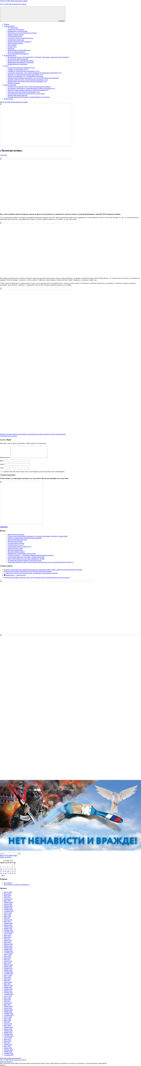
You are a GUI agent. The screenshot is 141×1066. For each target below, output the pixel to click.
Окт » (3, 875)
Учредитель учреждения (16, 29)
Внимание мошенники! (15, 550)
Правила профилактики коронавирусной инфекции (25, 538)
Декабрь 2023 (8, 947)
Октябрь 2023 (8, 951)
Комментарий (5, 457)
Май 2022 (7, 980)
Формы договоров (14, 83)
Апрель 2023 (8, 961)
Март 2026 (7, 900)
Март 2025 (7, 921)
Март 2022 (7, 984)
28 (10, 873)
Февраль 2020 (8, 1027)
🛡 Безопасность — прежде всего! (15, 575)
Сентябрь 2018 (8, 1055)
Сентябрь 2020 (8, 1015)
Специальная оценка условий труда (19, 546)
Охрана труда (12, 47)
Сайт (1, 468)
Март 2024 (7, 942)
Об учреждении (13, 28)
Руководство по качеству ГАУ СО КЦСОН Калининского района (29, 86)
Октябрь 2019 (8, 1034)
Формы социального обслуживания (19, 41)
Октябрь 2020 (8, 1013)
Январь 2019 (8, 1048)
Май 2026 (7, 897)
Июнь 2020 (7, 1020)
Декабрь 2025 (8, 906)
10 (1, 869)
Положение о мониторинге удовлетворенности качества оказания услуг (31, 88)
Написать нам (8, 99)
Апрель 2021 (8, 1003)
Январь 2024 (8, 946)
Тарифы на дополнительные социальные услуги (23, 71)
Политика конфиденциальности (18, 53)
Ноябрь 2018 (8, 1051)
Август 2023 (8, 954)
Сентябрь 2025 (8, 911)
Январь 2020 (8, 1029)
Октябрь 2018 (8, 1053)
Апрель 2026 (8, 899)
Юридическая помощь (15, 541)
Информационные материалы (17, 64)
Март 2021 (7, 1004)
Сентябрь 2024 (8, 932)
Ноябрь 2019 (8, 1032)
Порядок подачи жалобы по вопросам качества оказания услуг (28, 90)
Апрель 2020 (8, 1024)
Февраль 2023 (8, 965)
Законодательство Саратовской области (21, 60)
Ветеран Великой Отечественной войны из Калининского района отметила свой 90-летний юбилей (33, 434)
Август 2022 (8, 975)
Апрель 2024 (8, 940)
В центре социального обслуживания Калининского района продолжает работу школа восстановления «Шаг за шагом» (43, 569)
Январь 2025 (8, 925)
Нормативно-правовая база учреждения (21, 62)
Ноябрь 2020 (8, 1011)
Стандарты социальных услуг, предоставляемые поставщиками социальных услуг (35, 73)
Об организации (9, 26)
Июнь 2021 (7, 999)
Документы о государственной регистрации (22, 33)
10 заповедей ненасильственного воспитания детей (24, 560)
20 (8, 871)
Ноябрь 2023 (8, 949)
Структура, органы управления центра (20, 38)
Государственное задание (16, 543)
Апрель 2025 (8, 920)
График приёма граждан (16, 34)
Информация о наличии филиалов (19, 50)
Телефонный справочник (16, 40)
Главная (6, 24)
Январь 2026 (8, 904)
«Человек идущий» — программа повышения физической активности (31, 555)
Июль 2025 (7, 914)
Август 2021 (8, 996)
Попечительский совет (15, 43)
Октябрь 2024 (8, 930)
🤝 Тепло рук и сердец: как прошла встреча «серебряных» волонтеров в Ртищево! (31, 573)
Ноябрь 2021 (8, 991)
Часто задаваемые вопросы (16, 52)
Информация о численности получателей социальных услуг (27, 81)
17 (1, 871)
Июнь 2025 (7, 916)
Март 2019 (7, 1046)
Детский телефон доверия (16, 552)
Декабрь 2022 (8, 968)
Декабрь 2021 (8, 989)
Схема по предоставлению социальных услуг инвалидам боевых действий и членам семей (37, 536)
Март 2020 (7, 1025)
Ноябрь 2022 (8, 970)
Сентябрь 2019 (8, 1036)
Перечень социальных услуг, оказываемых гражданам (25, 76)
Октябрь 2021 (8, 992)
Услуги (6, 66)
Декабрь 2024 (8, 926)
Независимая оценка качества (17, 95)
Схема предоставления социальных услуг (21, 67)
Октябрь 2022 (8, 972)
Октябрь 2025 (8, 909)
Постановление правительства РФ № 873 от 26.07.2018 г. (26, 93)
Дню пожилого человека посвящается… (17, 884)
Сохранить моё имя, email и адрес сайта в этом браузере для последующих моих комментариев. (33, 471)
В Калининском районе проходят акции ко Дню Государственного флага (28, 571)
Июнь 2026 (7, 895)
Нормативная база (10, 55)
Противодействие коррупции (17, 539)
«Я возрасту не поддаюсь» (8, 436)
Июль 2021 (7, 998)
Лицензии (11, 48)
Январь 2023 (8, 966)
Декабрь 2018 (8, 1049)
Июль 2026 (7, 894)
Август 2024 (8, 933)
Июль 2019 (7, 1039)
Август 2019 (8, 1037)
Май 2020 (7, 1022)
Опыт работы (12, 45)
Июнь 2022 (7, 978)
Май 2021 (7, 1001)
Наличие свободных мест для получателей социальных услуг (28, 79)
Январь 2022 (8, 987)
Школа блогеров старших (16, 534)
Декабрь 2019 (8, 1030)
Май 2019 (7, 1043)
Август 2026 (8, 892)
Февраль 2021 (8, 1006)
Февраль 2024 (8, 944)
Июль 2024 (7, 935)
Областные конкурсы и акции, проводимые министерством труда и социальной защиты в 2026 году (41, 562)
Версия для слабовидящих (8, 855)
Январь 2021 (8, 1008)
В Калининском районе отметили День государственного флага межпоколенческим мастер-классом (36, 577)
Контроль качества (10, 85)
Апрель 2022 (8, 982)
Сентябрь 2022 (8, 973)
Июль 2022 (7, 977)
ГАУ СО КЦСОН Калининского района (13, 4)
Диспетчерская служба (15, 548)
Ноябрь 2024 (8, 928)
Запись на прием (5, 857)
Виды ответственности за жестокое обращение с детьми (26, 559)
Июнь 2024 (7, 937)
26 (5, 873)
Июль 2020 (7, 1018)
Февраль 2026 (8, 902)
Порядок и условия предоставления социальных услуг (25, 74)
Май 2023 (7, 959)
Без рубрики (8, 883)
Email (2, 464)
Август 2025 (8, 913)
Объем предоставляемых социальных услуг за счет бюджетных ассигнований (33, 78)
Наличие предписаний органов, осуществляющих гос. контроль (29, 97)
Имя (2, 461)
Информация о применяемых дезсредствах (22, 553)
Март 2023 (7, 963)
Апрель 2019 (8, 1044)
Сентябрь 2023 (8, 952)
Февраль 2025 (8, 923)
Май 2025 (7, 918)
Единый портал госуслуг (16, 545)
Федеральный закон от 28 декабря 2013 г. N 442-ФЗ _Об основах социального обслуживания (38, 57)
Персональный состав (15, 36)
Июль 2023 (7, 956)
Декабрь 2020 (8, 1010)
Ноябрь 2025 (8, 907)
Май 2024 (7, 939)
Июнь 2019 (7, 1041)
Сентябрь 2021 (8, 994)
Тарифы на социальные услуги (18, 69)
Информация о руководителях (17, 31)
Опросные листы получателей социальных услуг (24, 92)
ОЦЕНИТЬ (4, 527)
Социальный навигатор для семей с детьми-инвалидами (26, 557)
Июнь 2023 (7, 958)
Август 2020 (8, 1017)
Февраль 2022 (8, 985)
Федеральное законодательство (18, 59)
